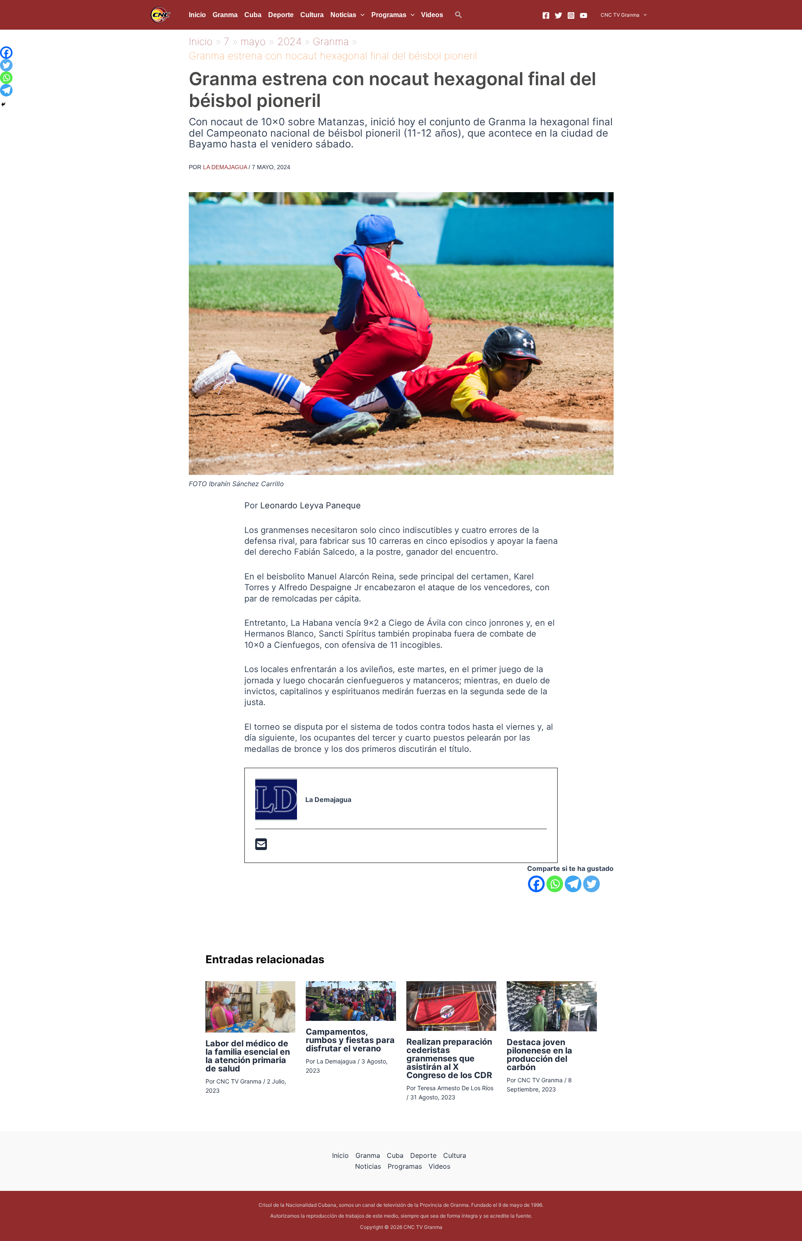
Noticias (343, 14)
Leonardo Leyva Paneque (310, 505)
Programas (388, 14)
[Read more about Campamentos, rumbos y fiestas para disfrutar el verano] (351, 1000)
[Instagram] (571, 15)
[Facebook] (546, 15)
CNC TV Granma (620, 15)
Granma (225, 14)
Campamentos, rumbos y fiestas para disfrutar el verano (350, 1040)
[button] (458, 15)
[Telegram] (573, 884)
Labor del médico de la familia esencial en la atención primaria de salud (248, 1056)
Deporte (281, 14)
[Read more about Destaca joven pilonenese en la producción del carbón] (552, 1005)
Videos (432, 14)
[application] (360, 15)
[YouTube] (583, 15)
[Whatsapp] (554, 884)
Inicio (197, 14)
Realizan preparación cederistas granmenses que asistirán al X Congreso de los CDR (449, 1058)
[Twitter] (558, 15)
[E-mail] (261, 847)
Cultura (312, 14)
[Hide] (3, 104)
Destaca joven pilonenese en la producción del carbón (539, 1054)
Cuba (252, 14)
